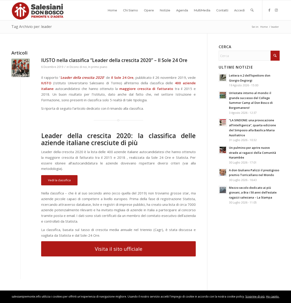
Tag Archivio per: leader (31, 26)
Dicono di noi (78, 67)
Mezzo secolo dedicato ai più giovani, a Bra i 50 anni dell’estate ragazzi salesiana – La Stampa (253, 192)
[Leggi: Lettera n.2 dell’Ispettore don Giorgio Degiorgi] (223, 78)
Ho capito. (272, 296)
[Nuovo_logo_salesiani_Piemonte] (37, 10)
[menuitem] (112, 10)
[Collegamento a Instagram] (276, 10)
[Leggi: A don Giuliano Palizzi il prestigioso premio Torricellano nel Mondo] (223, 172)
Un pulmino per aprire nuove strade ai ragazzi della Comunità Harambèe (252, 152)
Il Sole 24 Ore (122, 77)
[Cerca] (252, 10)
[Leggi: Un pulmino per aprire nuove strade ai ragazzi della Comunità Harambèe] (223, 150)
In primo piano (97, 67)
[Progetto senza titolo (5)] (20, 68)
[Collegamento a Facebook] (269, 10)
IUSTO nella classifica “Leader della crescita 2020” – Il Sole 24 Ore (114, 60)
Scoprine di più (255, 296)
